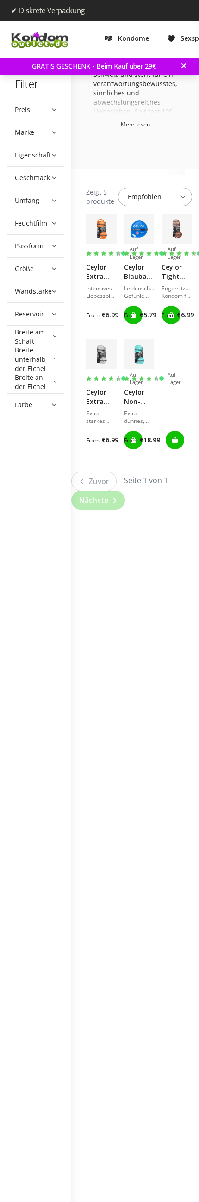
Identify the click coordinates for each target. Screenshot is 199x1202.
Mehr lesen (142, 124)
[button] (35, 110)
